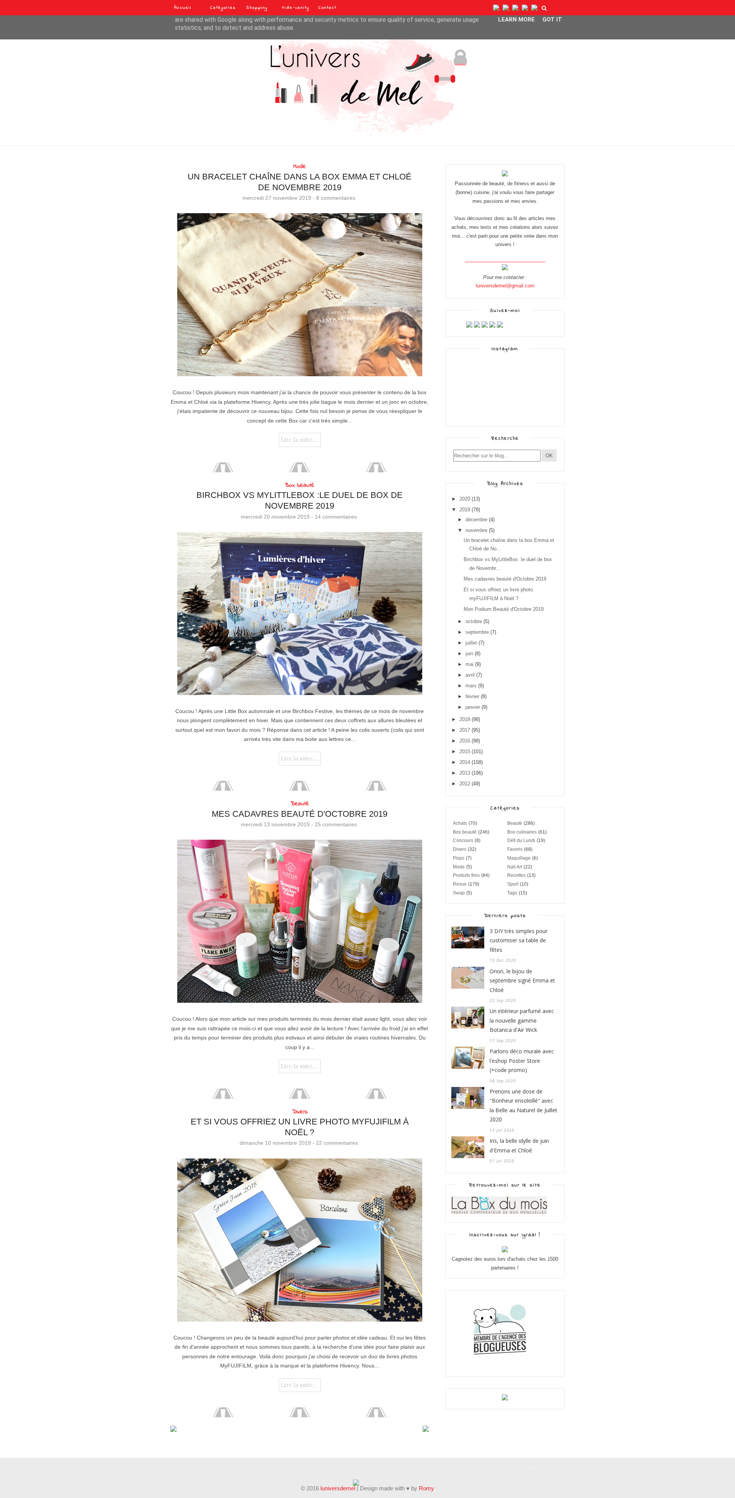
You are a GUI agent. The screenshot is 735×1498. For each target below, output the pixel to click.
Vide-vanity (295, 8)
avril (470, 675)
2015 (464, 751)
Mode (299, 166)
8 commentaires (335, 198)
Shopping (257, 8)
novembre (476, 530)
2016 (464, 741)
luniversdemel (337, 1488)
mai (470, 664)
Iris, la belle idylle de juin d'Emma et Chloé (519, 1145)
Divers (299, 1111)
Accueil (182, 8)
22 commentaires (337, 1143)
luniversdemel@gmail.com (505, 286)
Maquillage (519, 858)
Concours (463, 840)
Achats (460, 823)
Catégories (223, 8)
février (472, 696)
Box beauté (299, 485)
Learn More (516, 19)
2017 (464, 730)
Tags (512, 893)
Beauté (300, 803)
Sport (512, 884)
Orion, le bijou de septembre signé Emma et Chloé (522, 981)
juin (469, 653)
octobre (474, 621)
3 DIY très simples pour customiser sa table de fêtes (518, 940)
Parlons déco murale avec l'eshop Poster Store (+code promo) (522, 1061)
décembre (476, 519)
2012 (464, 784)
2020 (464, 499)
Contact (327, 8)
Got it (552, 19)
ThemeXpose (184, 1467)
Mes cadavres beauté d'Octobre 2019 (299, 814)
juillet (471, 643)
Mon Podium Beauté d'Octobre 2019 (504, 609)
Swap (459, 893)
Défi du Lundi (521, 840)
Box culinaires (522, 832)
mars (471, 686)
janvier (473, 707)
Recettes (516, 875)
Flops (458, 858)
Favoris (515, 849)
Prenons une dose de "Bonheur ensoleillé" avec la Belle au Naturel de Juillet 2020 (523, 1105)
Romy (426, 1488)
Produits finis (466, 875)
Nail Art (514, 867)
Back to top (542, 1468)
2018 (464, 719)
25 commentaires (336, 824)
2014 (464, 762)
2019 (464, 509)
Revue (460, 884)
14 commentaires (336, 517)
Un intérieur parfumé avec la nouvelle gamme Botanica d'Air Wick (522, 1020)
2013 (464, 773)
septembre (477, 632)
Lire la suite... (299, 439)
